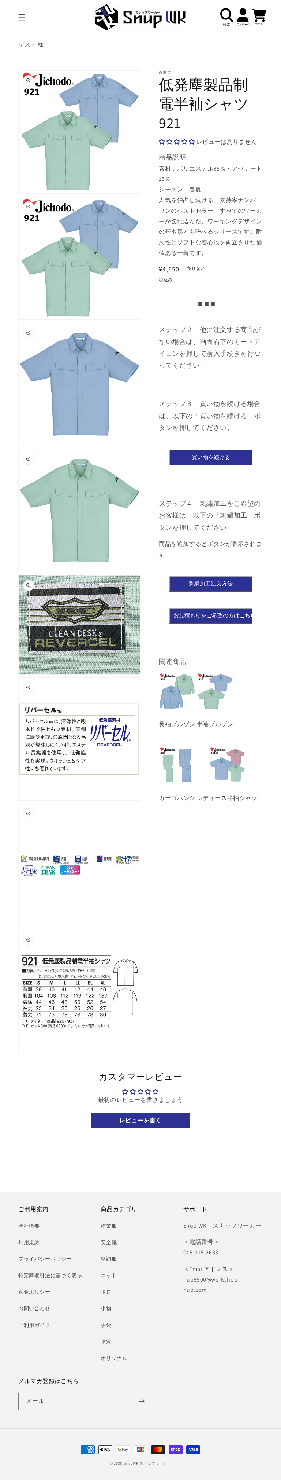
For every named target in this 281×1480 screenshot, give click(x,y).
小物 (106, 1308)
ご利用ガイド (34, 1325)
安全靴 (109, 1242)
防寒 (106, 1341)
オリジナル (114, 1358)
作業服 (109, 1226)
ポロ (106, 1292)
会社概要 (29, 1226)
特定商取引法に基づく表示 (50, 1275)
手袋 (106, 1325)
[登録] (142, 1401)
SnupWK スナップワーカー (147, 1463)
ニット (109, 1275)
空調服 (109, 1259)
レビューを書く (140, 1120)
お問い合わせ (34, 1308)
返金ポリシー (34, 1292)
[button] (22, 17)
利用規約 (29, 1242)
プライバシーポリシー (45, 1259)
